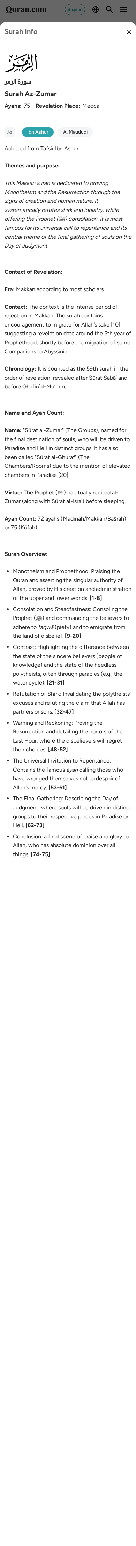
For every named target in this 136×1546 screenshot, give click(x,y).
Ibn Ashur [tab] (37, 132)
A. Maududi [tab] (75, 132)
